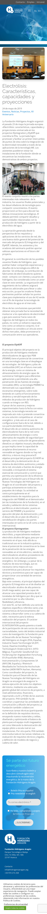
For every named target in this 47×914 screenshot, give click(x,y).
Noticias (15, 111)
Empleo (30, 2)
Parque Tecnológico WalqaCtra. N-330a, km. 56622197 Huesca (16, 854)
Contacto (20, 2)
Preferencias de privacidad (16, 904)
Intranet (41, 2)
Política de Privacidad (24, 814)
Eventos (6, 111)
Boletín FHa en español (21, 790)
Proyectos (25, 111)
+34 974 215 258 (12, 873)
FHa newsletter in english (22, 793)
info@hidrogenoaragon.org (16, 869)
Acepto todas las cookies (15, 908)
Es (35, 11)
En (39, 11)
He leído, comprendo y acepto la (25, 812)
